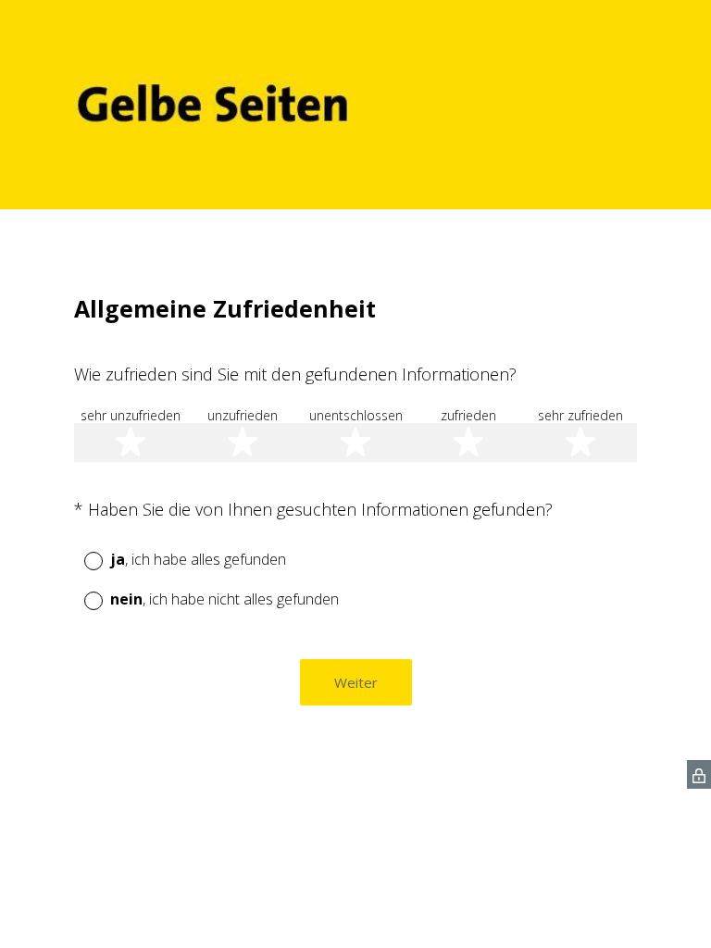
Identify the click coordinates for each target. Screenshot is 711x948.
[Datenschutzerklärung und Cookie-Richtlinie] (699, 774)
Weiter (356, 682)
